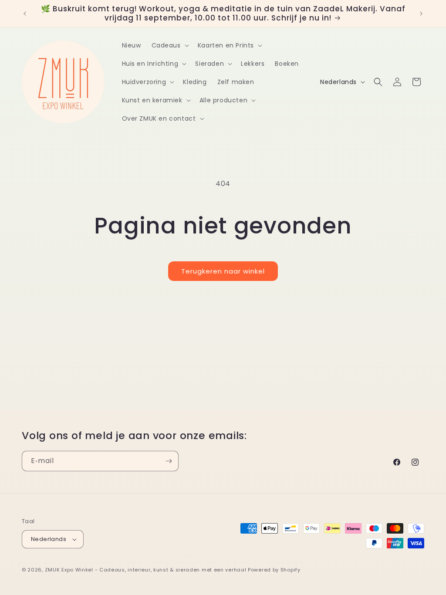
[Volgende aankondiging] (421, 13)
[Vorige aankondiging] (24, 13)
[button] (169, 45)
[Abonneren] (168, 461)
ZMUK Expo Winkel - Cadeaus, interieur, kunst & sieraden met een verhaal (146, 569)
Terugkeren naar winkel (223, 271)
